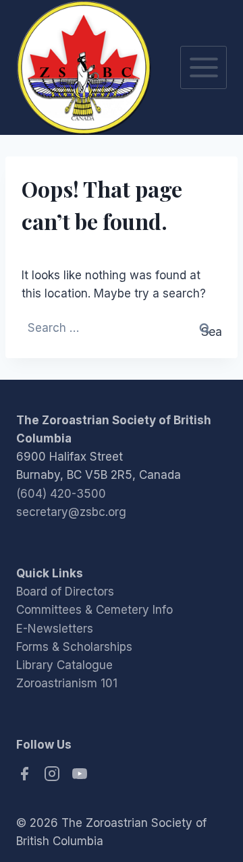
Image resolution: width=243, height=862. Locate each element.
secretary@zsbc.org (71, 512)
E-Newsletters (54, 628)
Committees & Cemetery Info (94, 609)
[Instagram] (53, 777)
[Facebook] (26, 777)
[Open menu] (203, 67)
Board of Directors (65, 591)
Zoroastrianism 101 (66, 683)
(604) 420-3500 (61, 493)
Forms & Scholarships (74, 647)
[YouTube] (80, 777)
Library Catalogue (64, 665)
